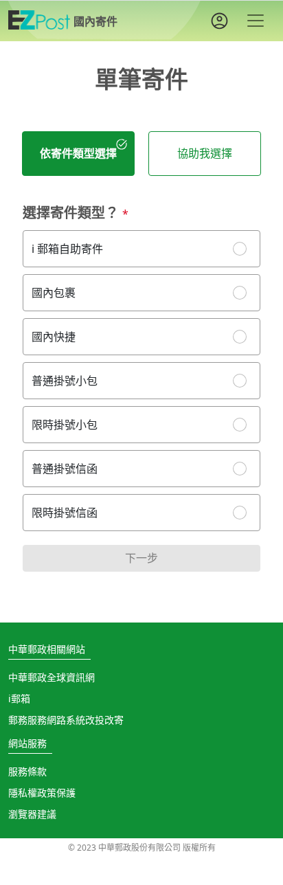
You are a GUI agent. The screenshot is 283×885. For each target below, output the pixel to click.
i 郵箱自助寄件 (67, 248)
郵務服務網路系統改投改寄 (66, 719)
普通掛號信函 (65, 468)
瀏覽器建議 (32, 813)
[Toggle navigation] (255, 20)
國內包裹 (54, 292)
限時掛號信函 (65, 512)
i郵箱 (19, 698)
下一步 (141, 557)
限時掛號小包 (65, 424)
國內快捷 (54, 336)
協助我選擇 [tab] (204, 153)
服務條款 (27, 771)
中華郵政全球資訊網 (51, 677)
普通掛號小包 (65, 380)
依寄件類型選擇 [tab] (78, 153)
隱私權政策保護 (42, 792)
